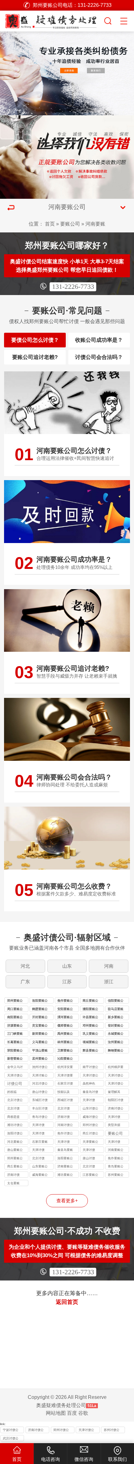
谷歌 (83, 1413)
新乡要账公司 (115, 1017)
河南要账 (95, 224)
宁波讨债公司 (10, 1430)
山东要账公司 (40, 1167)
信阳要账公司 (115, 1001)
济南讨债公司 (115, 1109)
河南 (108, 966)
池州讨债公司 (40, 1067)
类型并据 (114, 1125)
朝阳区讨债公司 (115, 1100)
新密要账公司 (15, 1059)
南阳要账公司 (15, 1017)
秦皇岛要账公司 (65, 1150)
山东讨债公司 (90, 1109)
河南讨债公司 (65, 1125)
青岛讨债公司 (40, 1117)
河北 (25, 966)
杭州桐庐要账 (115, 1067)
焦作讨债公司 (65, 1134)
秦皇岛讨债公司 (90, 1092)
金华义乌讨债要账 (15, 1067)
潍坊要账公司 (65, 1175)
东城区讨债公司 (40, 1100)
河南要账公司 (115, 1150)
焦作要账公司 (65, 1001)
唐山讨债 (89, 1158)
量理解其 (114, 1092)
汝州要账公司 (115, 1042)
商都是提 (13, 1116)
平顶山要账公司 (40, 1051)
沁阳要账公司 (65, 1059)
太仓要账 (13, 1183)
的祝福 (12, 1092)
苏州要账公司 (115, 1175)
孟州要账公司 (40, 1059)
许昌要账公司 (90, 1017)
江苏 (67, 981)
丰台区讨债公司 (40, 1109)
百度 (72, 1413)
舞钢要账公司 (115, 1051)
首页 (50, 224)
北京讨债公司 (15, 1100)
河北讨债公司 (40, 1084)
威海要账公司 (40, 1175)
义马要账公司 (40, 1042)
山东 (67, 966)
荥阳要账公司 (15, 1051)
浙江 (108, 981)
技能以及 (63, 1092)
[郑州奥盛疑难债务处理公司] (51, 20)
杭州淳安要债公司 (65, 1067)
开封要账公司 (40, 1017)
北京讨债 (13, 1108)
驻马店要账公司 (115, 1009)
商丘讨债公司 (90, 1134)
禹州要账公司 (65, 1034)
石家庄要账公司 (40, 1142)
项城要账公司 (90, 1042)
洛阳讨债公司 (15, 1134)
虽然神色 (89, 1083)
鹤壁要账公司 (40, 1009)
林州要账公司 (65, 1042)
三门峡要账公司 (15, 1034)
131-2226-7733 (73, 286)
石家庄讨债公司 (65, 1084)
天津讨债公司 (15, 1076)
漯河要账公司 (65, 1017)
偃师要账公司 (65, 1026)
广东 (25, 981)
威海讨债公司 (90, 1117)
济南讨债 (63, 1116)
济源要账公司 (15, 1026)
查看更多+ (67, 1200)
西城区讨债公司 (65, 1100)
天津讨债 (89, 1100)
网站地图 (56, 1413)
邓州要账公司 (90, 1026)
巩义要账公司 (90, 1034)
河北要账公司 (15, 1142)
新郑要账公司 (40, 1034)
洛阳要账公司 (40, 1001)
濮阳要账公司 (90, 1009)
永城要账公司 (115, 1034)
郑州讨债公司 (90, 1125)
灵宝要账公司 (40, 1026)
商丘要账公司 (90, 1001)
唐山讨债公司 (40, 1092)
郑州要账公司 (15, 1001)
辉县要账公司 (90, 1051)
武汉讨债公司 (10, 1439)
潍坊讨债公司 (15, 1125)
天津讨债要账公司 (65, 1076)
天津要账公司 (90, 1142)
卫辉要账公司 (65, 1051)
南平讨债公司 (90, 1067)
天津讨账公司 (40, 1076)
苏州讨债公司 (111, 1430)
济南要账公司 (65, 1167)
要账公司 (70, 224)
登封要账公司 (115, 1026)
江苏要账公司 (90, 1175)
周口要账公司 (15, 1009)
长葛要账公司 (15, 1042)
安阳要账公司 (65, 1009)
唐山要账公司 (15, 1150)
